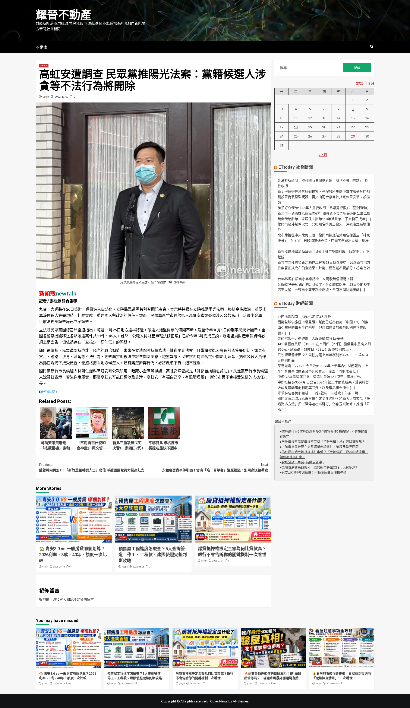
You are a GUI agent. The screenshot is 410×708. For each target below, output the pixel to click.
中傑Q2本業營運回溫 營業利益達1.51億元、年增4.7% (319, 377)
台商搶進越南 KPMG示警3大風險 (304, 317)
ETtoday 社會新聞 (295, 167)
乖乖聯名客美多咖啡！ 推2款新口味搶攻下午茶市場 (318, 393)
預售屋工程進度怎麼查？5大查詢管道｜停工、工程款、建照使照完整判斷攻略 (153, 554)
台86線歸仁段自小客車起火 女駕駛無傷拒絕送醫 (315, 279)
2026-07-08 (332, 683)
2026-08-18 (59, 566)
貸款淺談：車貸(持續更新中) (303, 462)
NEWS (43, 65)
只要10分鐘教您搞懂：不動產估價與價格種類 (314, 473)
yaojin (46, 96)
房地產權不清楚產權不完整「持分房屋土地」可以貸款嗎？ (323, 442)
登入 (63, 599)
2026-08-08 (138, 566)
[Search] (371, 46)
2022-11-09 (61, 96)
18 (296, 127)
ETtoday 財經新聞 (295, 303)
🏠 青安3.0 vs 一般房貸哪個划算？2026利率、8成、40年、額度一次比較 (73, 554)
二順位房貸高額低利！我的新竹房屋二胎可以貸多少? (319, 468)
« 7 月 (323, 155)
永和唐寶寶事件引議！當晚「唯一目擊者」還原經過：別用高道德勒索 (215, 467)
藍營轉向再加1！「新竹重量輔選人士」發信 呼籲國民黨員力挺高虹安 (91, 467)
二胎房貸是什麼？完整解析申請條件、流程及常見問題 (320, 447)
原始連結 (48, 391)
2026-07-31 (218, 560)
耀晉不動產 (63, 15)
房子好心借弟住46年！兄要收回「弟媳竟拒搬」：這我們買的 (323, 208)
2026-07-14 (264, 683)
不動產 (41, 47)
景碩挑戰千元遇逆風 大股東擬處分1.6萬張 (311, 338)
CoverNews (219, 701)
